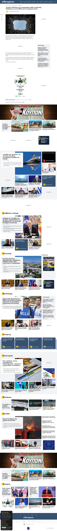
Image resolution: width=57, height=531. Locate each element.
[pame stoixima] (28, 112)
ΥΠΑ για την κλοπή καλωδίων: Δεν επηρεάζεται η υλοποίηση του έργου (35, 448)
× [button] (11, 511)
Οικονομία (8, 356)
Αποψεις (24, 1)
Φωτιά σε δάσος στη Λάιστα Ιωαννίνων (10, 419)
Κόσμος (6, 484)
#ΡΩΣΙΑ (13, 5)
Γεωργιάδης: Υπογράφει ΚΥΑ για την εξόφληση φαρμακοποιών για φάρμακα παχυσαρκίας (21, 196)
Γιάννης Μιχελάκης (50, 346)
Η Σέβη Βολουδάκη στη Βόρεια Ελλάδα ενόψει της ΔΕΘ (6, 288)
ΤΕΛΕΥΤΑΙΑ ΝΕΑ (41, 45)
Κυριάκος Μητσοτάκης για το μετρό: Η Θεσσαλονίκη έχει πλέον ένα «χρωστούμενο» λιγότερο (35, 196)
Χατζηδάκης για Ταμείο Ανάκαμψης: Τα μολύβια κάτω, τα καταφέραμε (35, 184)
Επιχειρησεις (33, 1)
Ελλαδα (37, 1)
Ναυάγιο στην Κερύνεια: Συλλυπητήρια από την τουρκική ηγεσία (34, 507)
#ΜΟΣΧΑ (16, 5)
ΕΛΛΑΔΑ (32, 131)
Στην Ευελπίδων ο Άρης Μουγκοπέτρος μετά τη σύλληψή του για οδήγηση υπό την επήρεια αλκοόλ (48, 426)
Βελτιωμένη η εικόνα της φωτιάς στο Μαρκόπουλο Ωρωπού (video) (21, 448)
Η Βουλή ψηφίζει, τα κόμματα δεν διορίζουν (20, 241)
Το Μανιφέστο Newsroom (14, 11)
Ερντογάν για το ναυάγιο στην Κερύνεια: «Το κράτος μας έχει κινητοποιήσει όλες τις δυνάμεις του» (48, 316)
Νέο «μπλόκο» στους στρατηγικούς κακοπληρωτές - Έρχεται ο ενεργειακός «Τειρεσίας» (12, 363)
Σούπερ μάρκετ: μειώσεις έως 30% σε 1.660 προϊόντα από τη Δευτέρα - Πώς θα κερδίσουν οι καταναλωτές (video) (48, 436)
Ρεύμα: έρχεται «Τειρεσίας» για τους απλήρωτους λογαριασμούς (11, 372)
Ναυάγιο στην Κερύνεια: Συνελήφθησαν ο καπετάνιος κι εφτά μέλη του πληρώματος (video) (21, 184)
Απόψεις (7, 334)
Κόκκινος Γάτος (50, 160)
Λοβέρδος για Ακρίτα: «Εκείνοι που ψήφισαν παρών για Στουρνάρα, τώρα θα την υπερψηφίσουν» (7, 328)
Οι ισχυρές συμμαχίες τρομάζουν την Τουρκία (48, 339)
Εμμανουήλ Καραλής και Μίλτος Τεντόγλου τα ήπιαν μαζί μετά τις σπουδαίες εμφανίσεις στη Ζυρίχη (12, 301)
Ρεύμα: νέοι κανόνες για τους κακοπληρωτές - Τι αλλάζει (11, 368)
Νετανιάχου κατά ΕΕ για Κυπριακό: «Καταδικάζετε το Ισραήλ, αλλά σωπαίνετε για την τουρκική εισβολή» (43, 59)
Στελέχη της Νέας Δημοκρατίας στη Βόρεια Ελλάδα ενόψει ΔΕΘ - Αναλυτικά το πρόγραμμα (11, 261)
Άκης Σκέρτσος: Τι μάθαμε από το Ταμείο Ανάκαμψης (48, 172)
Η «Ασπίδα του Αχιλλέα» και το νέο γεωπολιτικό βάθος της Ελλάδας (12, 163)
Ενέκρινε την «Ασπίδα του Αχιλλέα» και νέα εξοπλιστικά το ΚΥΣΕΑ (12, 162)
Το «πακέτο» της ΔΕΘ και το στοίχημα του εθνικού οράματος (48, 177)
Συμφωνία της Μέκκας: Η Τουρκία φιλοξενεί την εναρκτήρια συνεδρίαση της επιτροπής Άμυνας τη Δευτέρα (43, 49)
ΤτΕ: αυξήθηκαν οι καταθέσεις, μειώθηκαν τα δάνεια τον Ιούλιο (6, 406)
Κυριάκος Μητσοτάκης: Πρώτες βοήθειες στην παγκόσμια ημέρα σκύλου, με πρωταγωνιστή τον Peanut (34, 329)
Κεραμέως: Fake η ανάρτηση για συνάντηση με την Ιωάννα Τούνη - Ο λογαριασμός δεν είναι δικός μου (35, 288)
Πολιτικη (21, 1)
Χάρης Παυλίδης (49, 184)
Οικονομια (29, 1)
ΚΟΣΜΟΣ (41, 51)
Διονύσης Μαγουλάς (22, 248)
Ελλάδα (6, 414)
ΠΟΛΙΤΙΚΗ (7, 5)
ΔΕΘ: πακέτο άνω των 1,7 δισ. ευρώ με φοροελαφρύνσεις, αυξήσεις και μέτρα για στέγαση (21, 390)
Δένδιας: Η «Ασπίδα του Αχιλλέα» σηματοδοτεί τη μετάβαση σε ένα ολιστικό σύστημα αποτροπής (12, 220)
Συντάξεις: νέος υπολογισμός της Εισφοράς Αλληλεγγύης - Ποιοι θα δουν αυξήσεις (34, 390)
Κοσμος (41, 1)
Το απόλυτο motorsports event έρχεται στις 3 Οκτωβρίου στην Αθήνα (6, 126)
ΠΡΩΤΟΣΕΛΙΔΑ (50, 1)
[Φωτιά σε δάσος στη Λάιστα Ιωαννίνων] (28, 427)
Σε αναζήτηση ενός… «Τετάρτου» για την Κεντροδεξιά (34, 339)
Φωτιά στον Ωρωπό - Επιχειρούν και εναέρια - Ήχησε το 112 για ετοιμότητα (48, 417)
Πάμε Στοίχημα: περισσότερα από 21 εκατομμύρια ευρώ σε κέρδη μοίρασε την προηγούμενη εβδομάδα (35, 129)
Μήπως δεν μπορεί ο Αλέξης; (49, 152)
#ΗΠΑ (10, 5)
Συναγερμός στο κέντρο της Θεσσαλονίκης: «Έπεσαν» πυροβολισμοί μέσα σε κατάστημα (48, 421)
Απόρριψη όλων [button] (9, 527)
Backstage (7, 294)
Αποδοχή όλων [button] (4, 527)
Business (7, 397)
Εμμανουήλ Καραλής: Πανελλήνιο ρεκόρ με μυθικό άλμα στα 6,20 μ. (12, 306)
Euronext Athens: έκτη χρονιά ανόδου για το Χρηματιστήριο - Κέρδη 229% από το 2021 (48, 387)
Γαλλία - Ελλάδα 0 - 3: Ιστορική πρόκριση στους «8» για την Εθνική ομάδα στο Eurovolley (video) (43, 54)
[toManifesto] (8, 1)
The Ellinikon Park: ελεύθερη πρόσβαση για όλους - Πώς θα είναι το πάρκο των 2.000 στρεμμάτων (49, 408)
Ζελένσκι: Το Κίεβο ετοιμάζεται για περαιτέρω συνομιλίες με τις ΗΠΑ (7, 247)
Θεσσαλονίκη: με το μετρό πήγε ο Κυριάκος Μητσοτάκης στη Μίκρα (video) (21, 328)
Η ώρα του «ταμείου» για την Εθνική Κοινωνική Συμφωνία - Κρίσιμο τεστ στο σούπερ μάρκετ (7, 390)
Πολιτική (7, 253)
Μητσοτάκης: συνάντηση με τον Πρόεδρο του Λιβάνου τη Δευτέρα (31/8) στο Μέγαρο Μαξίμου (21, 288)
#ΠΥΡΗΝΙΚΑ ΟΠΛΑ (20, 5)
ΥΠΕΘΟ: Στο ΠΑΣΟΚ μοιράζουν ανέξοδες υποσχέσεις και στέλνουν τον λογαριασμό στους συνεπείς (7, 196)
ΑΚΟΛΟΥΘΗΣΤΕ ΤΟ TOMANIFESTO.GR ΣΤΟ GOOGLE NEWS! (14, 102)
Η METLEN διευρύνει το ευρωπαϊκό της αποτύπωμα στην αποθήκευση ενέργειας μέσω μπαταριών (35, 408)
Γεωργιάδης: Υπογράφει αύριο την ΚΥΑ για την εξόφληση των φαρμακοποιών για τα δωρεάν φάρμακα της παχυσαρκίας (43, 65)
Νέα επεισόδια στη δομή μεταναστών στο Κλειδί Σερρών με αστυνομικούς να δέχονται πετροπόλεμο (48, 431)
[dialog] (6, 520)
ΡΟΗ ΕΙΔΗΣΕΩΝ (45, 1)
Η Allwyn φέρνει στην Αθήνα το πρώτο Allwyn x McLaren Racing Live (48, 129)
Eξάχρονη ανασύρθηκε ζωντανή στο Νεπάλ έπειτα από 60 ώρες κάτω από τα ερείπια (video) (49, 507)
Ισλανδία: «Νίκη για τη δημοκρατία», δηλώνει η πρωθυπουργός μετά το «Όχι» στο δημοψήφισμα (21, 507)
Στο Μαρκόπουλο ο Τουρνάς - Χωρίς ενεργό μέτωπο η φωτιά (11, 423)
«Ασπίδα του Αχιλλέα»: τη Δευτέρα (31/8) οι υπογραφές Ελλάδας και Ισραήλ (11, 157)
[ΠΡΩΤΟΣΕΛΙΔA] (49, 263)
